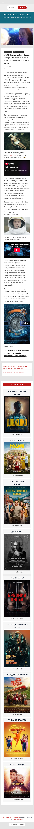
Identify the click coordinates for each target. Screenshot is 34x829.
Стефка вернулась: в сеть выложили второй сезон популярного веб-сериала (16, 372)
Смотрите (13, 155)
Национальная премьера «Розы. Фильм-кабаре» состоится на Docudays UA (15, 367)
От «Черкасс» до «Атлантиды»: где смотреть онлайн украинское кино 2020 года (17, 353)
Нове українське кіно (17, 14)
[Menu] (3, 2)
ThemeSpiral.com (18, 819)
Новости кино (8, 52)
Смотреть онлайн (18, 52)
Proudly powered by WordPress (11, 817)
